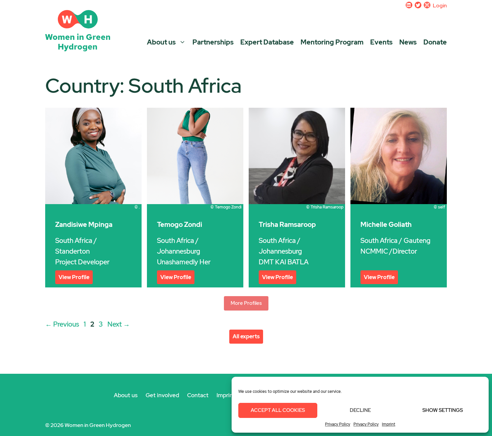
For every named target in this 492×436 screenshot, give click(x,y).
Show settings (442, 410)
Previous (62, 324)
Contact (198, 395)
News (408, 42)
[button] (182, 42)
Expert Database (267, 42)
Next (118, 324)
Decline (360, 410)
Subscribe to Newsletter (427, 5)
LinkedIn (409, 5)
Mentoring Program (332, 42)
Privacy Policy (337, 424)
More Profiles (246, 303)
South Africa (73, 240)
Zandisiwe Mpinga (83, 224)
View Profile (74, 277)
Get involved (162, 395)
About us (161, 42)
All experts (246, 336)
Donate (435, 42)
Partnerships (213, 42)
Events (381, 42)
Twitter (418, 5)
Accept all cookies (278, 410)
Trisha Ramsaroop (287, 224)
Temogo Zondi (179, 224)
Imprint (388, 424)
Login (440, 5)
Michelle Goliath (386, 224)
